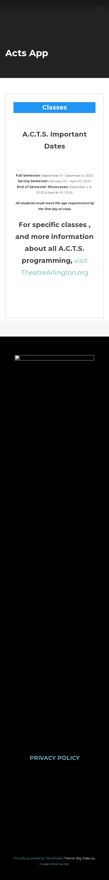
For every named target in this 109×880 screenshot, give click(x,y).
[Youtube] (73, 786)
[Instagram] (54, 786)
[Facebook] (17, 786)
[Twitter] (36, 786)
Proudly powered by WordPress (38, 858)
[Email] (92, 786)
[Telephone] (54, 820)
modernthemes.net (54, 864)
